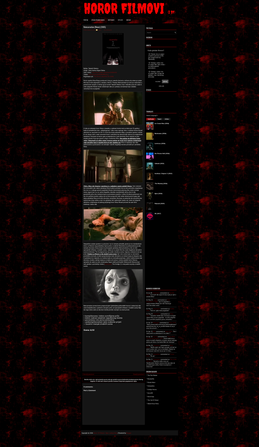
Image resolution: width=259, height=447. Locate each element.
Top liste (120, 20)
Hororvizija (150, 396)
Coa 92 (155, 336)
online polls (161, 86)
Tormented (107, 264)
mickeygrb (156, 323)
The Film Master (152, 375)
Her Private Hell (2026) (162, 153)
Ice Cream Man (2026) (162, 123)
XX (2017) (158, 213)
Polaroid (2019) (160, 203)
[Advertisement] (113, 355)
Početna (85, 20)
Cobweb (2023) (159, 163)
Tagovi (159, 119)
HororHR (150, 393)
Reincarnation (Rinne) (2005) (95, 27)
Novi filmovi (111, 20)
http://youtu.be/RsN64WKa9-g (98, 74)
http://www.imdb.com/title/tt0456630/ (104, 72)
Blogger (128, 433)
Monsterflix (150, 379)
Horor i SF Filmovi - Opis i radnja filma (105, 433)
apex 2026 (172, 323)
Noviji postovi (88, 374)
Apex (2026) (158, 193)
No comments (108, 30)
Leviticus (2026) (160, 143)
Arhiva (167, 119)
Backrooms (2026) (160, 133)
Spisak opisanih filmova (98, 20)
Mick (154, 331)
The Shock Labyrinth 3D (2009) (104, 76)
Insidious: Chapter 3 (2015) (163, 173)
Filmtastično (150, 386)
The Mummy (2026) (161, 183)
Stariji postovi (138, 374)
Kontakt (128, 20)
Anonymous (156, 293)
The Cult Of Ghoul (152, 400)
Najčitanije (151, 119)
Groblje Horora (152, 389)
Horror (99, 30)
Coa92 (155, 300)
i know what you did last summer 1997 (160, 337)
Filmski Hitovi (151, 382)
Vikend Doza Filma (153, 404)
